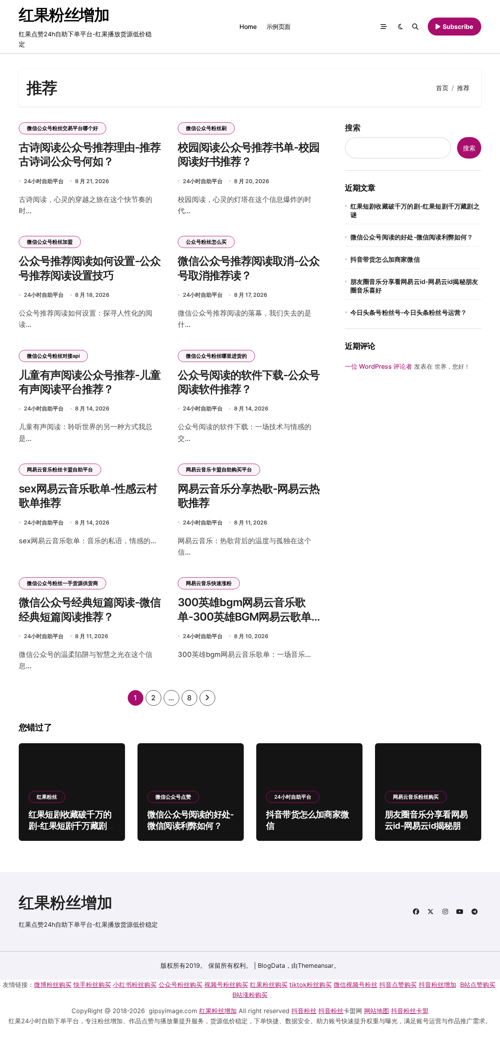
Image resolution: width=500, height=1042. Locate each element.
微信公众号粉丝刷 (206, 128)
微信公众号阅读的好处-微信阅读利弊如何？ (411, 237)
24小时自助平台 (44, 181)
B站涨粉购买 (250, 995)
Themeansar (316, 965)
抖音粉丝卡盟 (410, 1011)
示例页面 (278, 26)
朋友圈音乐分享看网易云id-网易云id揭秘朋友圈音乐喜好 (414, 286)
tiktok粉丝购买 (310, 984)
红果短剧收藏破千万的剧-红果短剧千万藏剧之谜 (415, 210)
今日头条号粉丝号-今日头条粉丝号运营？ (408, 312)
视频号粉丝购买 (226, 984)
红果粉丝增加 (64, 14)
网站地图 (376, 1011)
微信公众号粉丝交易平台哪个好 (62, 128)
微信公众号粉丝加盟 (50, 242)
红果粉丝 (47, 797)
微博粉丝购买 (52, 984)
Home (247, 26)
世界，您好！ (452, 366)
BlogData (271, 965)
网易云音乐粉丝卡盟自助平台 (60, 469)
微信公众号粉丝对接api (53, 356)
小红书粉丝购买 (135, 984)
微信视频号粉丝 (355, 984)
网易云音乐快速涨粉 (209, 583)
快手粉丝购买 (92, 984)
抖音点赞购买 (398, 984)
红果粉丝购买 (269, 984)
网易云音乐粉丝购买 (416, 797)
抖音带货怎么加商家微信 (385, 259)
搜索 (353, 127)
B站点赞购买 (477, 984)
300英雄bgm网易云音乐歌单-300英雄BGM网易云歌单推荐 (250, 616)
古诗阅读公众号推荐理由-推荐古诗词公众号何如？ (90, 154)
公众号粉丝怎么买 (206, 242)
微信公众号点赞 (173, 797)
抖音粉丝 (303, 1011)
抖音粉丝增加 (437, 984)
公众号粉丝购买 (180, 984)
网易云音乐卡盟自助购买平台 (219, 469)
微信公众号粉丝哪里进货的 (216, 356)
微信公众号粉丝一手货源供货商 (62, 583)
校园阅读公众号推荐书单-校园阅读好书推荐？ (249, 154)
